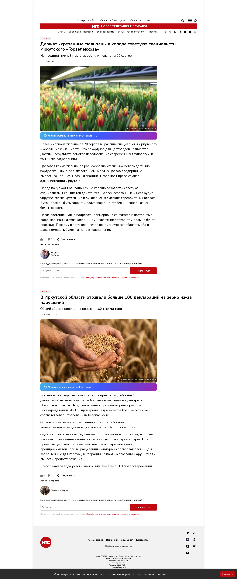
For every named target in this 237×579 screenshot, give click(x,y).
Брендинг (127, 540)
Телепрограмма (104, 31)
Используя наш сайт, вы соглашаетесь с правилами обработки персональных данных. (110, 574)
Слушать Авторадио (112, 20)
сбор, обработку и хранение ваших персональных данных (112, 277)
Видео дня (74, 31)
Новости (88, 31)
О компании (95, 540)
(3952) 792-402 (123, 561)
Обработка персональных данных (118, 546)
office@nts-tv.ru (125, 558)
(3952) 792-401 (112, 558)
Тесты (120, 31)
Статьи (62, 31)
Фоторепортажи (135, 31)
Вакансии (112, 540)
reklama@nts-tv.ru (119, 567)
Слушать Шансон (140, 20)
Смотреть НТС (86, 20)
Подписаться (143, 270)
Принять (227, 574)
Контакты (142, 540)
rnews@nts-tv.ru (118, 563)
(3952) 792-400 (122, 565)
